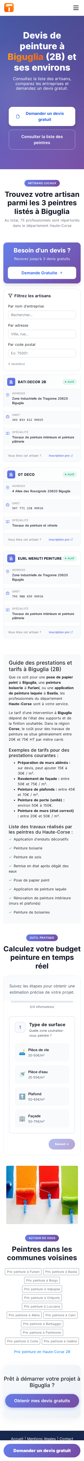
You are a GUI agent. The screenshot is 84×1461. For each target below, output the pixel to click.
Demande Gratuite (39, 273)
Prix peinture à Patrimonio (42, 1332)
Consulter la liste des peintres (42, 139)
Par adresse (18, 325)
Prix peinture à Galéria (60, 1341)
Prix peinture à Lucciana (42, 1306)
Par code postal (21, 344)
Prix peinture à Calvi (60, 1315)
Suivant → (62, 1144)
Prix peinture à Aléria (24, 1315)
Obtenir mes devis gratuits (42, 1400)
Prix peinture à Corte (22, 1341)
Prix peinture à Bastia (61, 1272)
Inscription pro (59, 455)
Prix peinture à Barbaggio (42, 1324)
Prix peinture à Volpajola (42, 1289)
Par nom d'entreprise (26, 306)
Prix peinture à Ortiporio (42, 1298)
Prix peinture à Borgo (42, 1280)
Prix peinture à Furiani (23, 1272)
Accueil (17, 1439)
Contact (66, 1439)
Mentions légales (41, 1439)
